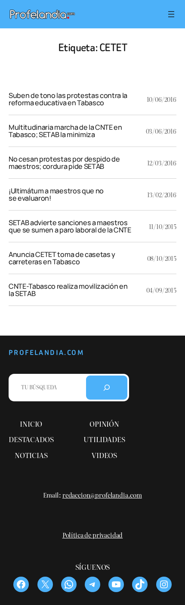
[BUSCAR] (106, 388)
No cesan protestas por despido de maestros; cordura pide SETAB (64, 163)
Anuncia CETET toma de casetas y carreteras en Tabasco (62, 258)
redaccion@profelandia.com (102, 494)
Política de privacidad (92, 534)
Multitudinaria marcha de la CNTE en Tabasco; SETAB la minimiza (65, 131)
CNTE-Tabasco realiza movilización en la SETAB (68, 290)
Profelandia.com (46, 353)
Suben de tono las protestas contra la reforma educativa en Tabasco (68, 99)
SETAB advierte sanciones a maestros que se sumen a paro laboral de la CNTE (70, 226)
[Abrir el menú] (171, 14)
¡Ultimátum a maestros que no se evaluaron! (56, 194)
